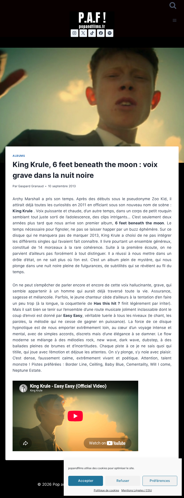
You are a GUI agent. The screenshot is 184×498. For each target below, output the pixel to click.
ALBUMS (19, 155)
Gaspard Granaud (31, 186)
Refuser (122, 481)
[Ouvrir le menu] (174, 20)
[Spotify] (109, 33)
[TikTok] (92, 33)
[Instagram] (74, 33)
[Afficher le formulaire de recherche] (173, 5)
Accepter (85, 481)
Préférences (160, 481)
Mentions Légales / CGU (136, 490)
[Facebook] (101, 33)
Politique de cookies (106, 490)
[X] (83, 33)
